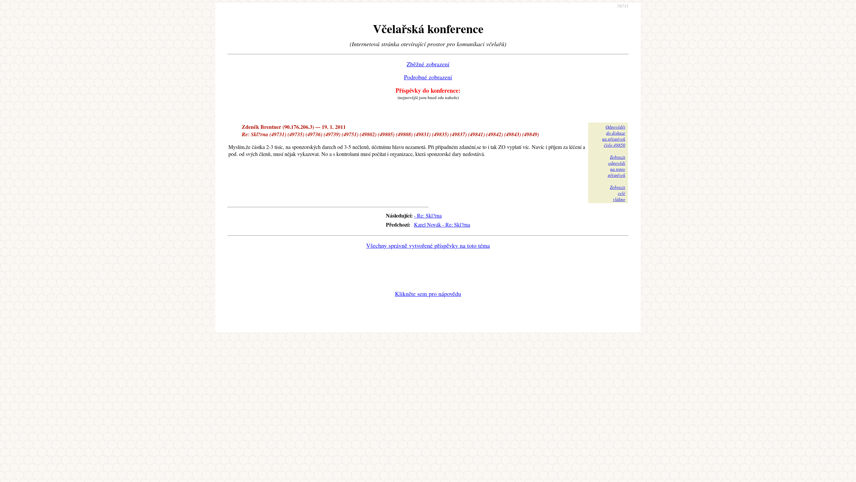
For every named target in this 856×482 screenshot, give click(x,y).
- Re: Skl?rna (428, 215)
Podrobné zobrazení (428, 77)
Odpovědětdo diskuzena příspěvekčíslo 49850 (613, 136)
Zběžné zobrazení (428, 64)
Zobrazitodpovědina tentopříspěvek (616, 166)
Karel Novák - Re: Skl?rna (442, 224)
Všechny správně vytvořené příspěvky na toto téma (428, 245)
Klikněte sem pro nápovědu (428, 294)
